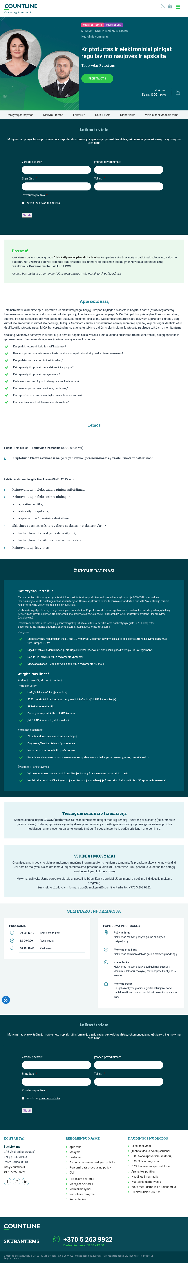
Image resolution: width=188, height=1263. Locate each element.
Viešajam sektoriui (81, 1184)
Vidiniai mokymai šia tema (162, 115)
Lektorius (80, 115)
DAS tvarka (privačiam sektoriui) (151, 1156)
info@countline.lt (14, 1167)
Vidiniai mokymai (80, 1189)
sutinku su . (43, 202)
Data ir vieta (104, 115)
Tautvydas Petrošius (98, 65)
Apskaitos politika (143, 1171)
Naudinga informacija (144, 1176)
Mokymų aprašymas (22, 115)
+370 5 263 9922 (15, 1172)
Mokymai (75, 1152)
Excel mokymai (141, 1146)
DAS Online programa (145, 1161)
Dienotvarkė (129, 115)
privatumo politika (49, 202)
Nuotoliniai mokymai (82, 1194)
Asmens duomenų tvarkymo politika (92, 1162)
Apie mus (75, 1147)
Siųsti (27, 215)
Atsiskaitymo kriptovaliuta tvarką (77, 257)
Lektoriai (75, 1157)
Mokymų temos (54, 115)
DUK (72, 1172)
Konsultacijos (78, 1199)
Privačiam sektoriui (81, 1179)
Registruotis (97, 78)
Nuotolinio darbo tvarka (146, 1182)
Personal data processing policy (90, 1167)
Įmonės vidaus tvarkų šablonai (150, 1151)
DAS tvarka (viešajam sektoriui (150, 1166)
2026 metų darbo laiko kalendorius (153, 1187)
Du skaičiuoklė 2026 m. (146, 1192)
